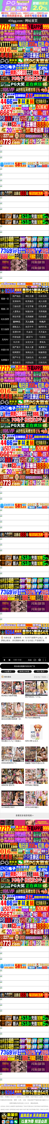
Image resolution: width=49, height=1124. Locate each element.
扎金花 (30, 332)
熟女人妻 (30, 347)
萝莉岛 (43, 342)
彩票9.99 (17, 332)
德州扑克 (43, 327)
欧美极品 (30, 301)
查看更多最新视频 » (24, 815)
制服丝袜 (30, 311)
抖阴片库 (5, 350)
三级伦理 (17, 306)
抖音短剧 (17, 337)
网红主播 (30, 296)
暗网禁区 (17, 352)
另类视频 (43, 311)
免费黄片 (43, 347)
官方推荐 (5, 329)
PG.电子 (41, 671)
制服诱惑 (43, 352)
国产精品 (17, 296)
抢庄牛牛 (30, 327)
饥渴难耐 (30, 317)
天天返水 (43, 332)
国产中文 (17, 357)
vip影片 (8, 671)
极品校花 (17, 362)
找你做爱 (43, 317)
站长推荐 (5, 319)
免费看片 (5, 360)
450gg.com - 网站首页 (23, 20)
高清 (30, 660)
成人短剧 (43, 357)
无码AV (5, 339)
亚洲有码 (17, 301)
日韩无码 (43, 362)
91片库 (16, 342)
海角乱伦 (30, 352)
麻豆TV (29, 337)
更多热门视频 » (41, 677)
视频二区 (5, 309)
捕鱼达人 (17, 327)
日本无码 (43, 296)
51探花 (42, 337)
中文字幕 (30, 306)
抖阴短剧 (30, 362)
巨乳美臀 (43, 306)
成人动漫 (43, 301)
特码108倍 (24, 671)
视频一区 (5, 299)
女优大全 (30, 342)
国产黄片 (17, 347)
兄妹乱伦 (30, 357)
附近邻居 (17, 317)
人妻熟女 (17, 311)
